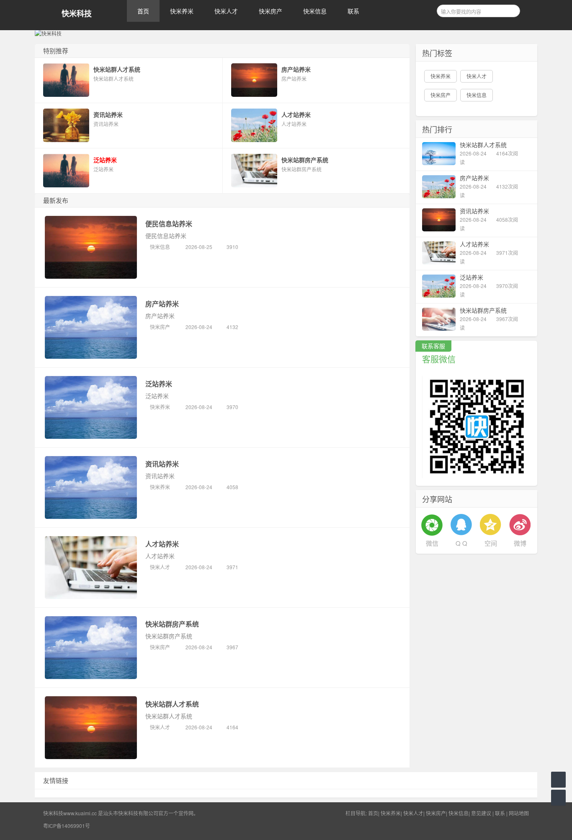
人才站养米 (162, 544)
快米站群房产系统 (172, 624)
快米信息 (315, 11)
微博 (520, 543)
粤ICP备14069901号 (66, 825)
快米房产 (270, 11)
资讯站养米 (162, 464)
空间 (490, 543)
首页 (143, 11)
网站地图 (519, 813)
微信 (432, 543)
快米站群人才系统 (172, 704)
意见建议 (481, 813)
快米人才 (226, 11)
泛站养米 (158, 384)
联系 (353, 11)
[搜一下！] (511, 9)
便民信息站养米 (168, 223)
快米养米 (181, 11)
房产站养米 (162, 304)
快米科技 (77, 13)
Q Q (461, 543)
